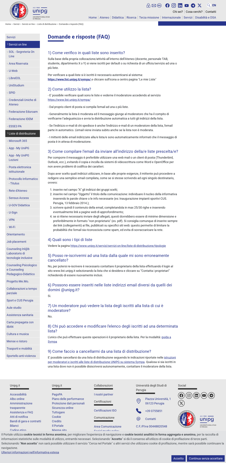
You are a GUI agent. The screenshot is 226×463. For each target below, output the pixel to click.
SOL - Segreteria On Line (21, 54)
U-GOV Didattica (19, 205)
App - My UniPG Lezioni (19, 158)
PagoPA (57, 394)
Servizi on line (18, 44)
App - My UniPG (19, 148)
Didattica (118, 17)
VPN (12, 219)
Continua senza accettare (206, 458)
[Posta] (154, 5)
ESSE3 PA (15, 126)
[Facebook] (167, 5)
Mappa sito (59, 430)
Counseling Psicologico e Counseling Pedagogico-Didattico (22, 269)
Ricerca (131, 17)
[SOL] (159, 5)
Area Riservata (18, 63)
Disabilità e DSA (205, 17)
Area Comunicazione (107, 426)
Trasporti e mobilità (19, 348)
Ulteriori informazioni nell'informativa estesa (30, 452)
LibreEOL (15, 78)
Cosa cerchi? (194, 11)
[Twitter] (199, 5)
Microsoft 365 (18, 141)
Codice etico (18, 430)
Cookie (56, 416)
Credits (56, 421)
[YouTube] (186, 5)
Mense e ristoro (17, 341)
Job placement (16, 241)
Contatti (210, 11)
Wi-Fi (12, 227)
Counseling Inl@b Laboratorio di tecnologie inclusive (19, 253)
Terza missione (149, 17)
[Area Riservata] (148, 5)
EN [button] (214, 5)
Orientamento (16, 234)
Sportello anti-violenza (21, 356)
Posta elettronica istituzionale (20, 169)
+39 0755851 (153, 411)
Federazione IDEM (21, 119)
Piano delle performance (68, 399)
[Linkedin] (180, 5)
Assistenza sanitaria (20, 315)
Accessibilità (18, 394)
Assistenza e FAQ (21, 412)
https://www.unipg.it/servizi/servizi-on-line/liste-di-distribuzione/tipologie (118, 245)
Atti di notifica (19, 416)
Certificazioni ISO (105, 410)
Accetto (178, 458)
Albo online (17, 399)
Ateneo (104, 17)
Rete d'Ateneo (18, 190)
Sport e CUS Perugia (20, 300)
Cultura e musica (18, 334)
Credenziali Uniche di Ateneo (22, 102)
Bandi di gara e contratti (25, 421)
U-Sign (13, 212)
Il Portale (58, 425)
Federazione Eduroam (23, 111)
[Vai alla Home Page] (30, 10)
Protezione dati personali (68, 403)
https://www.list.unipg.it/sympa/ (69, 79)
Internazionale (171, 17)
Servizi (188, 17)
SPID (12, 92)
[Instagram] (174, 5)
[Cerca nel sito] (209, 5)
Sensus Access (19, 198)
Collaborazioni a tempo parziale (22, 291)
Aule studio (14, 307)
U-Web (13, 71)
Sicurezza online (62, 408)
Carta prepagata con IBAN (20, 324)
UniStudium (16, 85)
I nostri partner (103, 394)
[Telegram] (193, 5)
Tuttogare (58, 412)
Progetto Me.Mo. (18, 281)
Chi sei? (178, 11)
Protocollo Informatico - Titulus (23, 181)
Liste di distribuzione (22, 133)
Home (93, 17)
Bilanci (14, 425)
